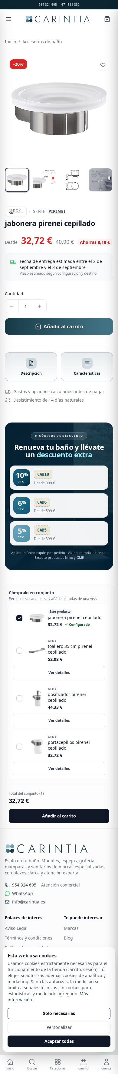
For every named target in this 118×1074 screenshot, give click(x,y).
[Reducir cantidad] (11, 306)
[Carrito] (107, 19)
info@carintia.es (28, 902)
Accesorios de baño (42, 42)
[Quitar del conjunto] (19, 618)
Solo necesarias (59, 1013)
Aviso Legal (16, 928)
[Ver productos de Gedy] (16, 211)
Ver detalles (59, 672)
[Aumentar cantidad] (39, 306)
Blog (68, 938)
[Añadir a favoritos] (102, 64)
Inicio (10, 42)
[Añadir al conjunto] (19, 650)
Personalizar (59, 1027)
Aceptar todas (59, 1041)
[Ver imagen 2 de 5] (45, 180)
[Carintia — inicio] (57, 19)
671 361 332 (70, 4)
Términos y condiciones (28, 938)
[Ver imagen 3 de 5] (73, 180)
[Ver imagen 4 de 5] (100, 180)
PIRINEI (57, 211)
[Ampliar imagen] (59, 109)
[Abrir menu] (8, 19)
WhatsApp (22, 893)
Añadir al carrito (59, 816)
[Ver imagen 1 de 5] (17, 180)
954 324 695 (48, 4)
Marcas (71, 928)
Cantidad (14, 294)
